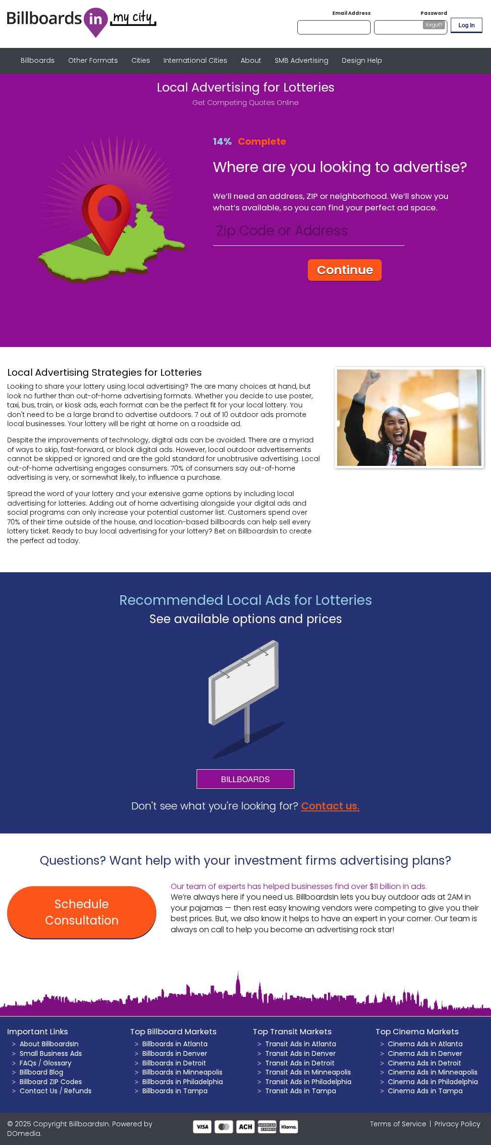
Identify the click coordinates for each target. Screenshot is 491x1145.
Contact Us (39, 1091)
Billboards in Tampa (175, 1091)
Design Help (362, 60)
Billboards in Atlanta (175, 1044)
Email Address (351, 13)
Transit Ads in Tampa (300, 1091)
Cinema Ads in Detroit (424, 1063)
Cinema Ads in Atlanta (425, 1044)
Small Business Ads (51, 1053)
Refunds (78, 1091)
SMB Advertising (301, 60)
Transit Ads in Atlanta (300, 1044)
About (251, 60)
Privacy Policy (457, 1124)
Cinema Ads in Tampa (425, 1091)
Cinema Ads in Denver (425, 1053)
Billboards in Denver (174, 1053)
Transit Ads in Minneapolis (308, 1072)
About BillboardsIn (49, 1044)
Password (434, 13)
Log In (466, 25)
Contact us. (330, 806)
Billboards (38, 60)
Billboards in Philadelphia (182, 1082)
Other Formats (93, 60)
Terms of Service (398, 1124)
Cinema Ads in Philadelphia (433, 1082)
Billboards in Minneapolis (182, 1072)
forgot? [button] (434, 24)
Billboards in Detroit (174, 1063)
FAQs (28, 1063)
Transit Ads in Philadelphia (308, 1082)
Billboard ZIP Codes (51, 1082)
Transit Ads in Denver (300, 1053)
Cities (140, 60)
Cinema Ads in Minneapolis (433, 1072)
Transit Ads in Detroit (300, 1063)
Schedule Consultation (82, 912)
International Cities (195, 60)
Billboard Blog (41, 1072)
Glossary (57, 1063)
